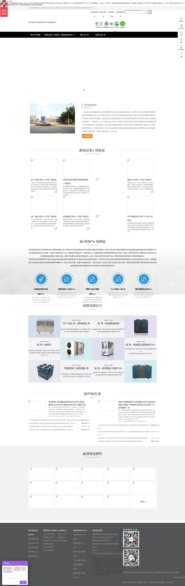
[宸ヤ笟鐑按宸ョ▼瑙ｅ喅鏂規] (44, 167)
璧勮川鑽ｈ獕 (33, 543)
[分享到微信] (136, 530)
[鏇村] (56, 191)
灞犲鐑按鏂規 (48, 547)
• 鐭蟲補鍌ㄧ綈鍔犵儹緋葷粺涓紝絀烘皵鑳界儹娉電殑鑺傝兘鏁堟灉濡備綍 (122, 438)
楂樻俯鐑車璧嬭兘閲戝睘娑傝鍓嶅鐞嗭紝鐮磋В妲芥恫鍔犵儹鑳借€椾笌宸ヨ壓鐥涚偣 (67, 403)
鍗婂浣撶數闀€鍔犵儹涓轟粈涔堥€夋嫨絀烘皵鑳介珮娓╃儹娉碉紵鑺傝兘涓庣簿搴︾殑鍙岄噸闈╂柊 (137, 404)
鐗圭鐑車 (84, 34)
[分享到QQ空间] (126, 530)
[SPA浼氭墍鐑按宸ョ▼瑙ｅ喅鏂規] (140, 204)
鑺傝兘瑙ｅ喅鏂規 (52, 34)
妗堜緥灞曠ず (62, 540)
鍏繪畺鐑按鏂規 (49, 544)
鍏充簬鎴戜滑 (33, 539)
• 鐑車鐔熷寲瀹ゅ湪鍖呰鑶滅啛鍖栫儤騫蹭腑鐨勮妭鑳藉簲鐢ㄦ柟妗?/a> (52, 423)
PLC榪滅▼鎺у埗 (118, 289)
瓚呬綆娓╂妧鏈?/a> (66, 289)
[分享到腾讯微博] (131, 530)
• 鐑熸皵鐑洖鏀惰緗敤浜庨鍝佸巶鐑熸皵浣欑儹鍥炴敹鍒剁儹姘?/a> (121, 441)
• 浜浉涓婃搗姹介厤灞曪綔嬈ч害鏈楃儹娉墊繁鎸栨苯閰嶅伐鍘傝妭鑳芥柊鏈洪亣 (54, 420)
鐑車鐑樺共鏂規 (49, 550)
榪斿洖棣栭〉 (36, 34)
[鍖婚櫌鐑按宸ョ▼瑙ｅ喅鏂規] (76, 204)
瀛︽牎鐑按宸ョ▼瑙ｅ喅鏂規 (44, 216)
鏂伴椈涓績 (32, 551)
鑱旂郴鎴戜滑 (33, 556)
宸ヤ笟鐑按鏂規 (49, 534)
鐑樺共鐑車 (100, 34)
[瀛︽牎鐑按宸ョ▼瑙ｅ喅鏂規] (44, 204)
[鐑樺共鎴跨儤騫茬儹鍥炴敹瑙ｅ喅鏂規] (76, 167)
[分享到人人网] (134, 530)
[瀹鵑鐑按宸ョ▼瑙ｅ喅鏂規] (140, 167)
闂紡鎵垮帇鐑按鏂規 (50, 540)
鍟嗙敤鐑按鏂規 (49, 537)
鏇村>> (144, 501)
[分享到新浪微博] (129, 530)
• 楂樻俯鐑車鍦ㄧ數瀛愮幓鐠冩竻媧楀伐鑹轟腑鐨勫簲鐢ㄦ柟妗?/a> (50, 429)
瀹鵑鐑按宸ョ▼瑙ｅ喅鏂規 (139, 179)
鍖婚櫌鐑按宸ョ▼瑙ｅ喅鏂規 (76, 216)
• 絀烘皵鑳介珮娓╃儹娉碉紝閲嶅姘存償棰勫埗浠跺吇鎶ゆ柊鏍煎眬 (50, 426)
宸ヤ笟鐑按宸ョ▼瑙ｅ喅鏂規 (44, 179)
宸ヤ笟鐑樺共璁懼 (140, 582)
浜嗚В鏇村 (87, 136)
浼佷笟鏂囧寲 (33, 547)
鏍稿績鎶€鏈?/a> (68, 34)
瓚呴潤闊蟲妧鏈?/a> (144, 289)
